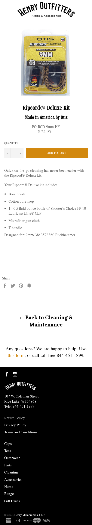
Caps (8, 443)
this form (16, 355)
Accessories (13, 479)
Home (8, 486)
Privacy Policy (15, 424)
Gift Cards (12, 500)
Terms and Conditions (20, 431)
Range (9, 493)
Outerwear (12, 457)
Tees (7, 450)
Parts (8, 465)
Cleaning (11, 472)
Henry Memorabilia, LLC (29, 515)
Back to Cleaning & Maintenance (48, 321)
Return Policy (14, 417)
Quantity (11, 143)
